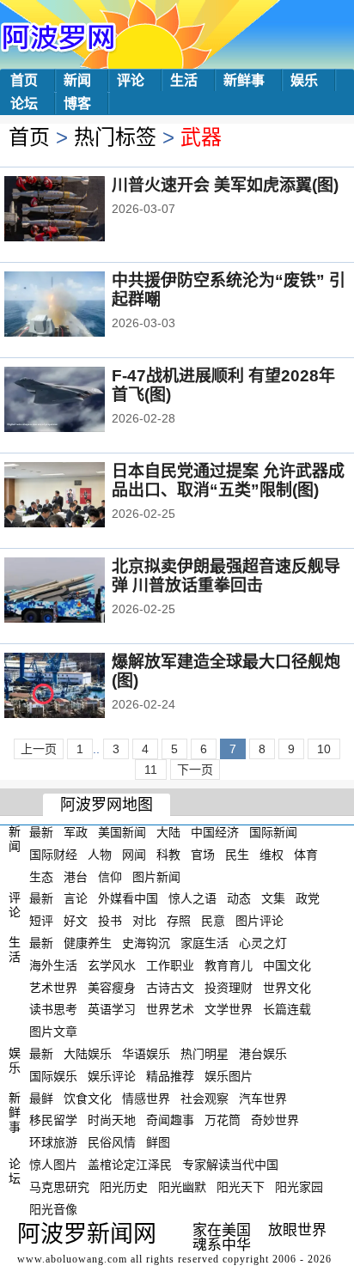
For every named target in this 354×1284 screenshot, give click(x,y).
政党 (308, 898)
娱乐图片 (228, 1076)
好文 (76, 921)
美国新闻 (122, 832)
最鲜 (41, 1097)
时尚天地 (112, 1120)
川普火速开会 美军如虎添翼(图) (225, 185)
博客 (77, 103)
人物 (100, 854)
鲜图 (158, 1142)
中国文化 (287, 965)
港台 (76, 876)
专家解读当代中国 (230, 1164)
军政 (76, 832)
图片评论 (259, 921)
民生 (237, 854)
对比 (144, 921)
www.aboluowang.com (72, 1259)
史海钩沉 (146, 943)
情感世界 (146, 1097)
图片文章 (53, 1031)
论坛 (24, 103)
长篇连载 (287, 1009)
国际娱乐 (53, 1076)
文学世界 (228, 1009)
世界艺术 (170, 1009)
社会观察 (204, 1097)
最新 (41, 832)
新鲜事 (244, 80)
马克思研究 (59, 1187)
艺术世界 (53, 987)
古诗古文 (170, 987)
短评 (41, 921)
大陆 (168, 832)
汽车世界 (263, 1097)
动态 (239, 898)
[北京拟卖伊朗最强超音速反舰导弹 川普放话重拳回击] (77, 591)
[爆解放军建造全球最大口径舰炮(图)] (77, 687)
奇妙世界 (275, 1120)
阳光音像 (53, 1208)
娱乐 (304, 80)
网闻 (134, 854)
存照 (179, 921)
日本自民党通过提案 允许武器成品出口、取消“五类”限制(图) (228, 480)
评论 (130, 80)
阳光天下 (241, 1187)
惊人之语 (192, 898)
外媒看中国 (128, 898)
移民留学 (53, 1120)
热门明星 (204, 1054)
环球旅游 (53, 1142)
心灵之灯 (263, 943)
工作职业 (170, 965)
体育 (306, 854)
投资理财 (228, 987)
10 (324, 749)
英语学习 (112, 1009)
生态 (41, 876)
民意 (213, 921)
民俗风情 (112, 1142)
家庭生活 (204, 943)
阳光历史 (124, 1187)
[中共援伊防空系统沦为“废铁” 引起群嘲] (77, 305)
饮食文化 (88, 1097)
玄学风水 (112, 965)
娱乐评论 (112, 1076)
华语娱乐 (146, 1054)
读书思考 (53, 1009)
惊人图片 (53, 1164)
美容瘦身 (112, 987)
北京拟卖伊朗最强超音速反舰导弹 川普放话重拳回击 (226, 575)
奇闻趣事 (170, 1120)
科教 (168, 854)
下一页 (195, 769)
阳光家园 (299, 1187)
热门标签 (115, 137)
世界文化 (287, 987)
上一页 (39, 749)
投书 (110, 921)
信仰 (110, 876)
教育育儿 (228, 965)
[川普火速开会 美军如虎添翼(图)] (77, 210)
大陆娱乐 (88, 1054)
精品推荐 (170, 1076)
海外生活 (53, 965)
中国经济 (215, 832)
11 (150, 769)
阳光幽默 (182, 1187)
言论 (76, 898)
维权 (271, 854)
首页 (24, 80)
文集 (273, 898)
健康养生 (88, 943)
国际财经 (53, 854)
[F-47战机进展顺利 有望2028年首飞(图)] (77, 401)
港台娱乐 (263, 1054)
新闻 (77, 80)
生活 (184, 80)
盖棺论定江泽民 (130, 1164)
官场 (203, 854)
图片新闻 (156, 876)
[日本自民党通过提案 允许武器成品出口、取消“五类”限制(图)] (77, 496)
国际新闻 (273, 832)
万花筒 (222, 1120)
